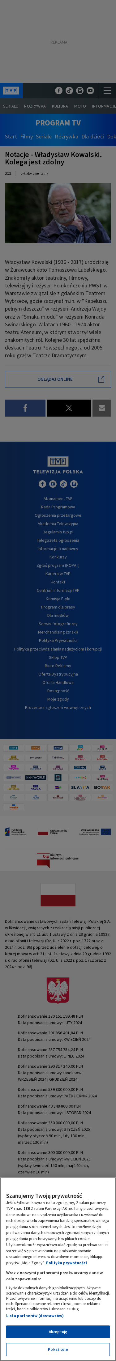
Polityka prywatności (66, 1263)
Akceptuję (58, 1331)
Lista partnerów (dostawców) (35, 1315)
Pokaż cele (58, 1349)
